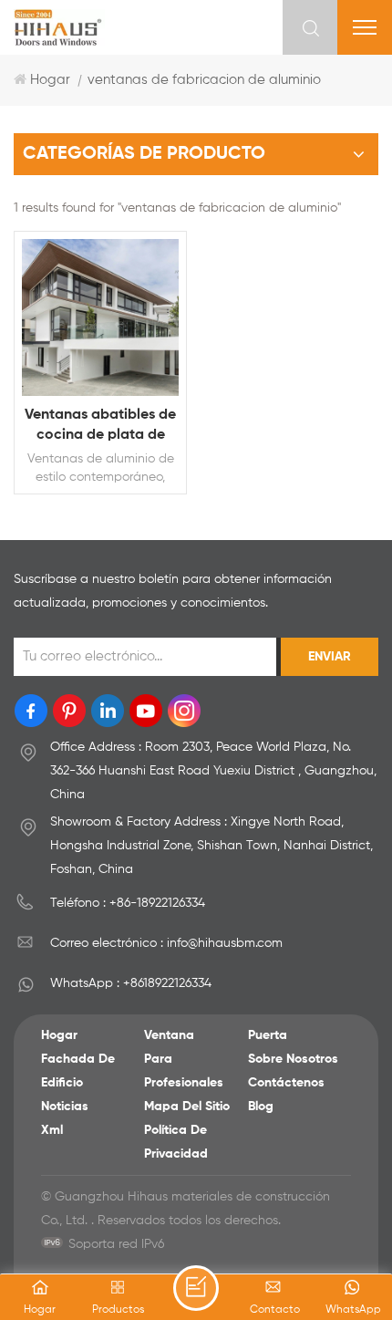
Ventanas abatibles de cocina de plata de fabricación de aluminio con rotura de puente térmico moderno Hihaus (100, 426)
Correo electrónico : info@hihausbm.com (166, 943)
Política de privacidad (176, 1142)
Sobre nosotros (293, 1059)
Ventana (169, 1035)
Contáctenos (286, 1082)
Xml (52, 1130)
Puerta (267, 1035)
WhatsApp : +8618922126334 (130, 983)
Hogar (50, 80)
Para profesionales (183, 1071)
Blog (260, 1106)
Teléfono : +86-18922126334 (127, 903)
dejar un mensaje (196, 1288)
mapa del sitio (187, 1106)
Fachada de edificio (78, 1071)
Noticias (64, 1106)
